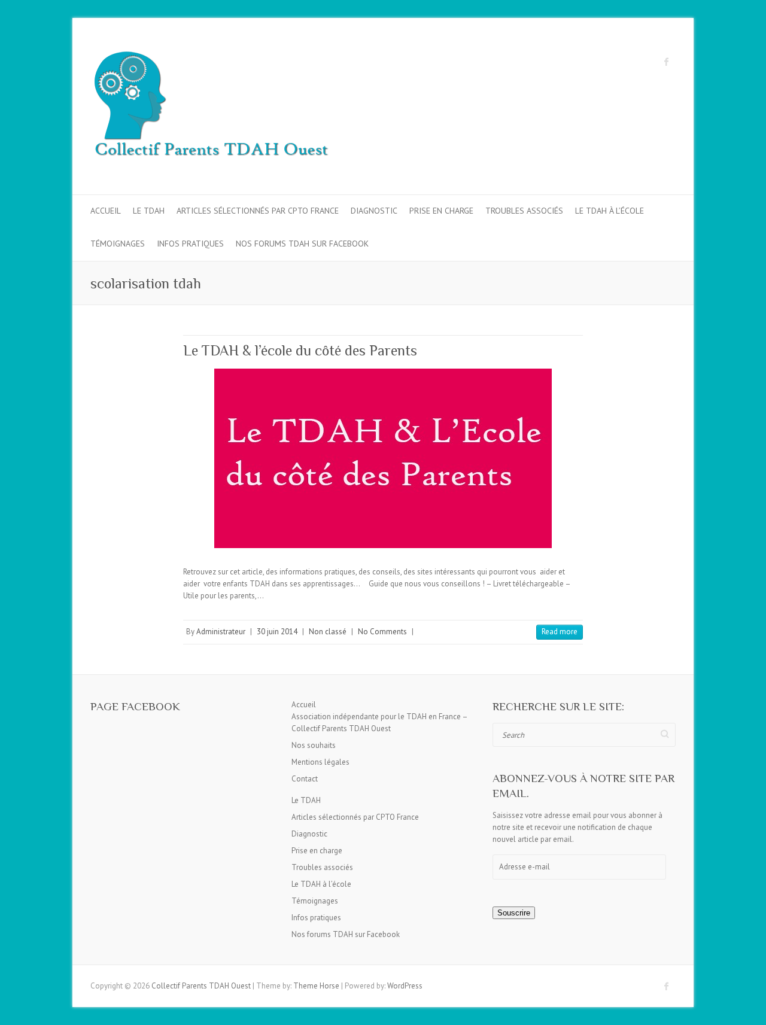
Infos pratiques (190, 243)
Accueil (105, 210)
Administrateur (220, 631)
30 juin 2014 (277, 631)
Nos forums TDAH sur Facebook (302, 243)
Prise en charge (441, 210)
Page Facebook (135, 706)
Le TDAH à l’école (609, 210)
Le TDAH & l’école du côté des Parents (300, 350)
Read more (559, 631)
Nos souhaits (313, 745)
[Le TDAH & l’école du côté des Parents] (383, 458)
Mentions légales (320, 762)
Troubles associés (524, 210)
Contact (304, 779)
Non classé (327, 631)
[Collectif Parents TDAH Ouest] (210, 106)
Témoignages (117, 243)
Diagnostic (374, 210)
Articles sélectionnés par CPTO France (258, 210)
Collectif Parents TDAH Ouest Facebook (667, 62)
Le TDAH (149, 210)
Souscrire (513, 912)
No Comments (382, 631)
